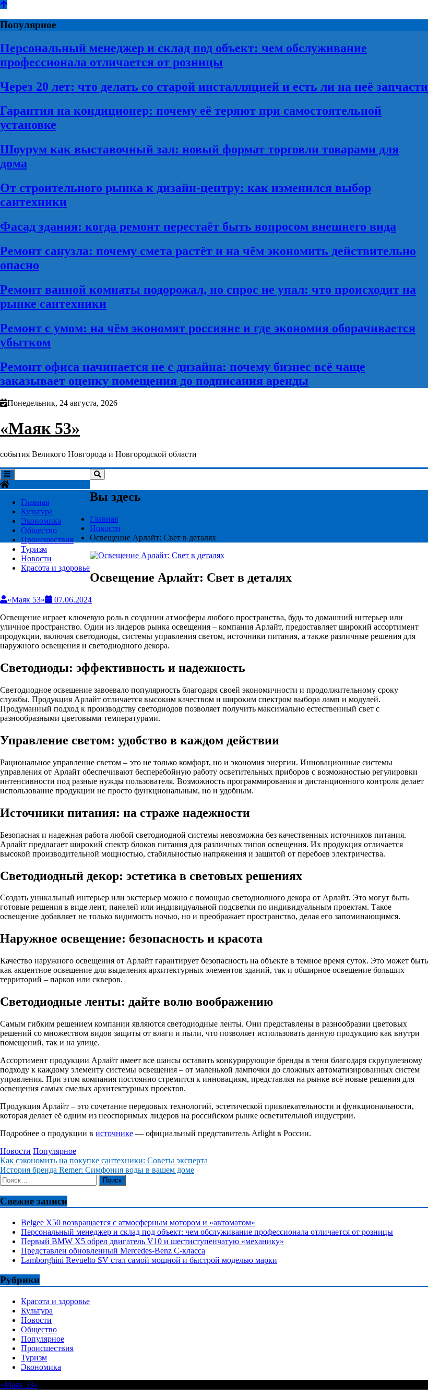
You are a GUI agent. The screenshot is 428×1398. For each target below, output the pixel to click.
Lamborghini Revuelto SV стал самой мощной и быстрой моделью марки (149, 1260)
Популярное (54, 1151)
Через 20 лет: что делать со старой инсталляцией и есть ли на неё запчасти (214, 86)
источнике (114, 1133)
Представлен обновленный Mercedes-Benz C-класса (113, 1250)
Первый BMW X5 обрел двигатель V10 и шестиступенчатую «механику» (152, 1241)
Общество (39, 530)
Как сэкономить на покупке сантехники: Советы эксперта (104, 1160)
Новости (36, 558)
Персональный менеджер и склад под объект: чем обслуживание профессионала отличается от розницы (183, 55)
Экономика (41, 520)
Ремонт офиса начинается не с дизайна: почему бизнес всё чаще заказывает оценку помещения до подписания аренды (182, 374)
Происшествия (47, 539)
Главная (35, 502)
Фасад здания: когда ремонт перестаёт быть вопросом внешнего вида (198, 226)
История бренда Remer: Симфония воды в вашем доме (97, 1169)
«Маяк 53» (40, 428)
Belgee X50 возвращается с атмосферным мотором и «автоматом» (138, 1222)
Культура (37, 511)
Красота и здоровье (55, 567)
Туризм (34, 549)
